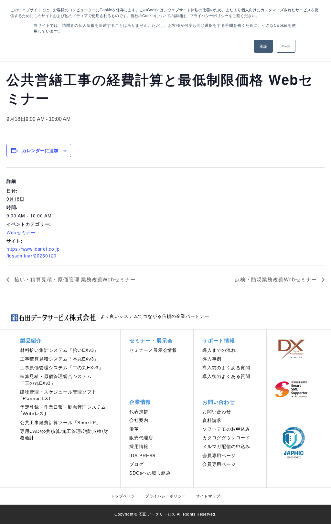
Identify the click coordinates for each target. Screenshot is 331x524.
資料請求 (211, 420)
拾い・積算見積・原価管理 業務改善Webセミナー (74, 279)
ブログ (136, 464)
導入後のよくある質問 (226, 376)
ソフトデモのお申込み (226, 429)
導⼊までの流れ (219, 350)
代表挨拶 (138, 411)
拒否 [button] (286, 46)
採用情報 (138, 446)
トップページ (123, 496)
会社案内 (138, 420)
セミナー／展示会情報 (153, 350)
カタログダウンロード (226, 437)
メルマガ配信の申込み (226, 446)
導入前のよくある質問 (226, 367)
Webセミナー (21, 232)
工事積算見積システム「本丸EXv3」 (59, 359)
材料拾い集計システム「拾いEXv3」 (59, 350)
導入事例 (211, 359)
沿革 (134, 429)
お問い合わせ (216, 411)
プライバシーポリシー (165, 496)
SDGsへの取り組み (150, 473)
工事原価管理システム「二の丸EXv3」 (61, 367)
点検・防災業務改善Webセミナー (276, 279)
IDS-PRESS (142, 455)
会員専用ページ (219, 455)
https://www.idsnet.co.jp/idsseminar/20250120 (33, 252)
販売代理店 (141, 437)
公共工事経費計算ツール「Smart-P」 (60, 422)
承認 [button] (263, 46)
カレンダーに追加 (40, 150)
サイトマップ (208, 496)
